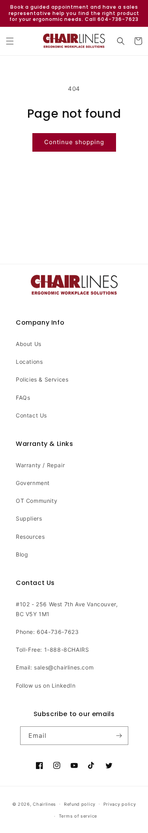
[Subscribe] (119, 735)
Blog (22, 554)
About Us (28, 343)
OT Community (36, 500)
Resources (30, 536)
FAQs (23, 397)
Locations (29, 361)
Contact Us (31, 415)
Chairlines (44, 804)
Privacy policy (119, 804)
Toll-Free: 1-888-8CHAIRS (52, 649)
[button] (10, 41)
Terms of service (78, 816)
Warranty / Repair (40, 465)
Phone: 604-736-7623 (47, 631)
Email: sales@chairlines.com (55, 667)
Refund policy (80, 804)
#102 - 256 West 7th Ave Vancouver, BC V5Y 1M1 (67, 609)
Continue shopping (74, 142)
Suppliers (29, 518)
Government (33, 482)
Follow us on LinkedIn (46, 685)
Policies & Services (42, 379)
